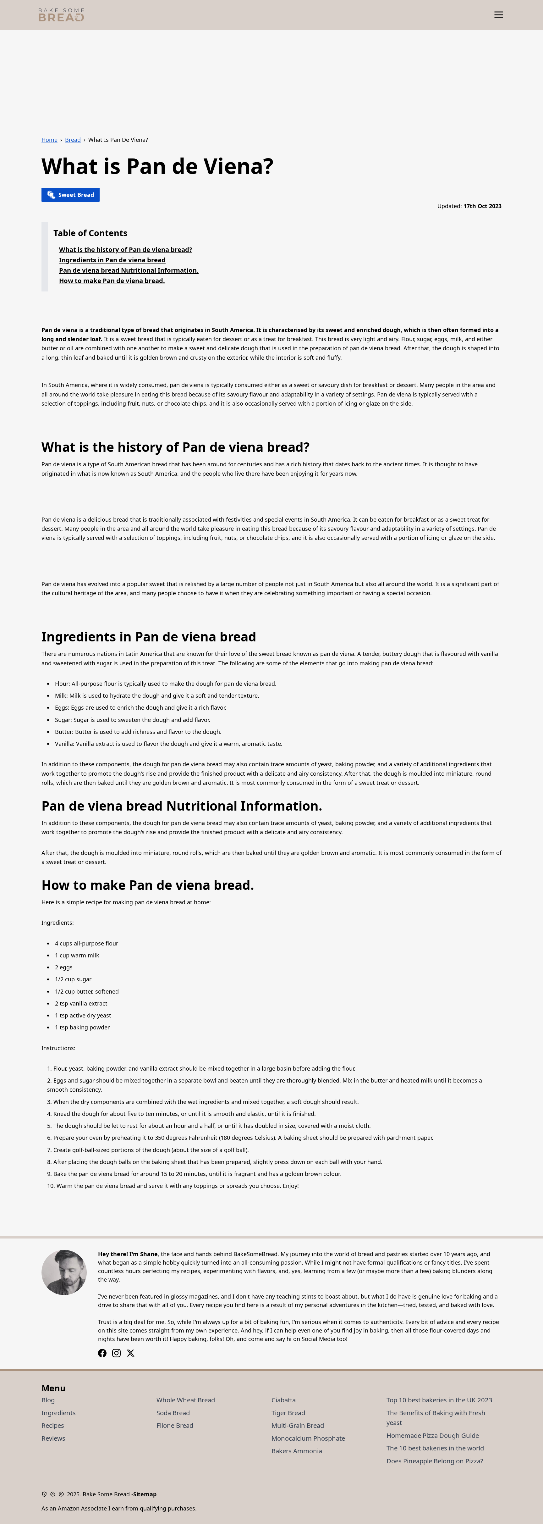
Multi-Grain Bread (298, 1425)
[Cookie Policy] (54, 1494)
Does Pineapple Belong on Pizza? (435, 1460)
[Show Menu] (498, 14)
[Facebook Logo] (116, 1353)
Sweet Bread (76, 194)
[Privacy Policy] (45, 1494)
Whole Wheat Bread (185, 1399)
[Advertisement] (271, 77)
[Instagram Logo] (102, 1353)
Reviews (53, 1438)
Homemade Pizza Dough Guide (433, 1435)
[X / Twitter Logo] (130, 1353)
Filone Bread (174, 1425)
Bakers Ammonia (297, 1450)
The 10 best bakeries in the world (435, 1448)
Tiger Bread (288, 1412)
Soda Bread (173, 1412)
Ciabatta (284, 1399)
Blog (48, 1399)
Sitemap (144, 1494)
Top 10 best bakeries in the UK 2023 (439, 1399)
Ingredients (58, 1412)
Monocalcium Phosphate (308, 1438)
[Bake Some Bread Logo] (61, 14)
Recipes (52, 1425)
